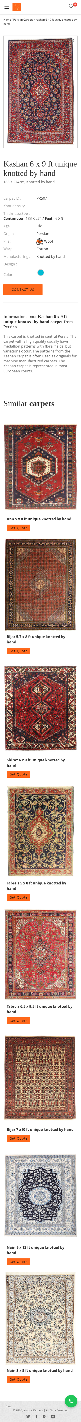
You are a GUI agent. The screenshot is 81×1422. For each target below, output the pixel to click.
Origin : (9, 233)
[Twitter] (28, 1416)
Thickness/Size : (16, 213)
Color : (8, 274)
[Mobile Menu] (6, 7)
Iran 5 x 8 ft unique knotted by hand (39, 519)
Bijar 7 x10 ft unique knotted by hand (40, 1129)
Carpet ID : (12, 198)
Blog (8, 1406)
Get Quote (18, 528)
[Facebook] (36, 1416)
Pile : (7, 241)
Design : (10, 264)
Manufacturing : (16, 256)
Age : (7, 226)
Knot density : (15, 205)
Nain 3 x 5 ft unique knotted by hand (40, 1370)
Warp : (8, 248)
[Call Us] (71, 1401)
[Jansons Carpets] (16, 7)
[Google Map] (44, 1416)
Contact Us (23, 289)
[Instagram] (53, 1416)
